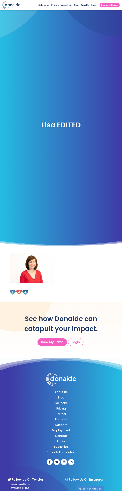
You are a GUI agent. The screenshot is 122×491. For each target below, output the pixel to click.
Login (94, 5)
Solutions (43, 5)
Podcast (61, 419)
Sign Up (85, 5)
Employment (61, 430)
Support (61, 425)
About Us (66, 5)
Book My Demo (52, 342)
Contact (61, 436)
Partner (61, 414)
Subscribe (61, 447)
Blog (76, 5)
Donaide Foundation (61, 452)
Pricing (55, 5)
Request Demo (109, 5)
